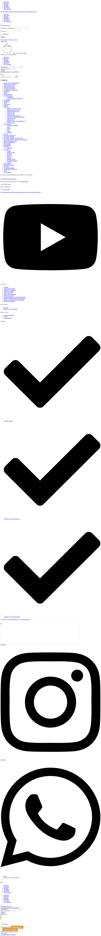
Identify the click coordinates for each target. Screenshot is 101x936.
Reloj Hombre (7, 144)
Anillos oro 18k (11, 112)
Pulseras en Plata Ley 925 (10, 141)
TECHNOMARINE (12, 161)
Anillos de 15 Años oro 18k (14, 108)
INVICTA (9, 155)
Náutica (9, 158)
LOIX (5, 103)
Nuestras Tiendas (24, 181)
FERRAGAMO (11, 152)
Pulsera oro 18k (11, 122)
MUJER (6, 4)
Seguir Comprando (17, 927)
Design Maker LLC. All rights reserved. (20, 619)
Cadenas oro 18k (11, 118)
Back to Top (4, 914)
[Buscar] (16, 76)
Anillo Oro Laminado (12, 125)
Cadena (9, 128)
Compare (3, 934)
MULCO (9, 156)
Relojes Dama (7, 163)
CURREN (6, 91)
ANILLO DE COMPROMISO (12, 83)
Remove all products (11, 934)
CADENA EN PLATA (9, 88)
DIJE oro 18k (10, 119)
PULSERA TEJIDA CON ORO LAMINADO (16, 139)
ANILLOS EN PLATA (10, 84)
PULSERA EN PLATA (10, 135)
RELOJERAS (7, 145)
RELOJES (6, 3)
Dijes (8, 129)
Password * (3, 31)
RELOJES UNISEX (9, 165)
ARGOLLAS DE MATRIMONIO (16, 117)
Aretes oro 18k (10, 114)
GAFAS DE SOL (8, 95)
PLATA (6, 134)
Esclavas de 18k (8, 94)
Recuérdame (5, 34)
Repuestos (6, 166)
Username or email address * (8, 28)
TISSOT (9, 162)
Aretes (8, 127)
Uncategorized (7, 172)
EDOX (5, 93)
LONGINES (7, 104)
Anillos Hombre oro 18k (13, 111)
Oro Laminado (7, 9)
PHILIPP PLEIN (11, 159)
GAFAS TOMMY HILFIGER (14, 98)
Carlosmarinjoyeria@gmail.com (8, 179)
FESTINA (9, 153)
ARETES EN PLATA (9, 87)
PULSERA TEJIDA (9, 136)
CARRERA (10, 97)
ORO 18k (6, 2)
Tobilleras (9, 132)
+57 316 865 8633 (5, 189)
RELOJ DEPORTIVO (9, 142)
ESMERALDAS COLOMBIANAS (16, 121)
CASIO (9, 151)
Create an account (12, 39)
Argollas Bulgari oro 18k (13, 115)
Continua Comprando (10, 929)
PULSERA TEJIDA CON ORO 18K (13, 138)
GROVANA (7, 100)
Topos (5, 170)
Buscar (2, 74)
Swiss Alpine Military (9, 168)
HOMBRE (6, 6)
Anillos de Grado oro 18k (13, 110)
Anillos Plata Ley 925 (9, 86)
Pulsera (9, 131)
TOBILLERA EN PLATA (10, 169)
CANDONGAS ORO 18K (11, 90)
